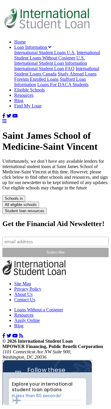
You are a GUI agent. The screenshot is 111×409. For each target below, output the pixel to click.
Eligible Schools (29, 89)
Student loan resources (24, 211)
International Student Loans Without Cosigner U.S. (57, 55)
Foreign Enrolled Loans (36, 79)
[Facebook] (3, 115)
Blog (18, 100)
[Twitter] (9, 115)
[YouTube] (15, 115)
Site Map (22, 283)
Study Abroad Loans (77, 73)
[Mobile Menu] (4, 121)
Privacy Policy (27, 289)
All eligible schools (21, 204)
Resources (23, 95)
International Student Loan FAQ (44, 68)
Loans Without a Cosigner (38, 309)
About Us (23, 294)
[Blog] (21, 335)
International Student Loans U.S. (44, 52)
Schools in (14, 198)
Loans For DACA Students (63, 84)
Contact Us (24, 299)
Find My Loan (27, 105)
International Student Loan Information (50, 63)
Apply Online (27, 320)
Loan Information (31, 47)
